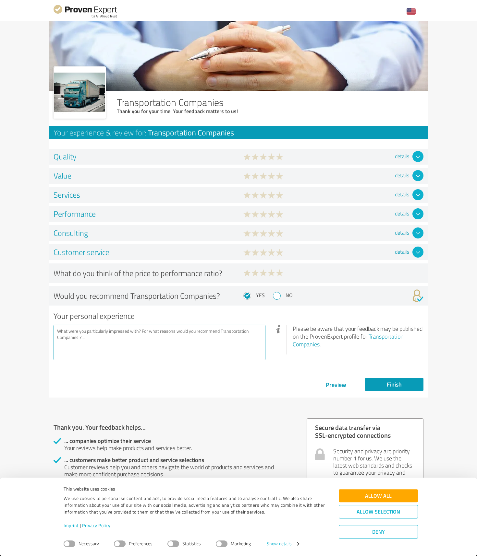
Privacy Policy (96, 526)
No (289, 295)
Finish (394, 384)
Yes (260, 295)
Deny (378, 532)
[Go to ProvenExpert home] (85, 17)
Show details (279, 544)
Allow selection (378, 511)
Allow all (378, 496)
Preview (336, 384)
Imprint (71, 526)
